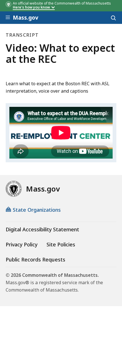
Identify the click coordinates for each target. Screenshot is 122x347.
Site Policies (61, 244)
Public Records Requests (35, 259)
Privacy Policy (21, 244)
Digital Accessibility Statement (42, 229)
